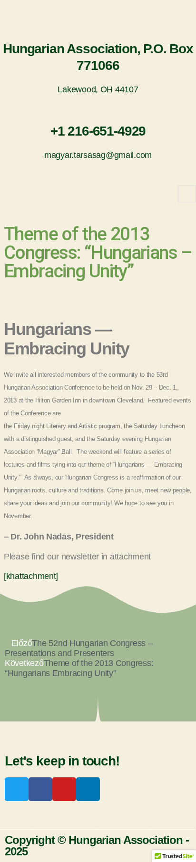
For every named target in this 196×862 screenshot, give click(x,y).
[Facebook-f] (40, 789)
